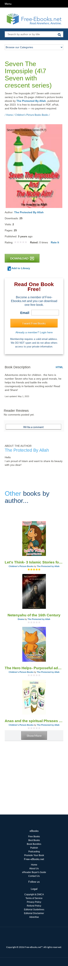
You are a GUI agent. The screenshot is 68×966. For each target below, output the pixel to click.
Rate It (55, 242)
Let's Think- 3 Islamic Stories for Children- (34, 562)
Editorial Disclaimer (34, 913)
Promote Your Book (34, 855)
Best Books (34, 840)
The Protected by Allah (48, 566)
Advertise (34, 917)
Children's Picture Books (21, 566)
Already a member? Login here (34, 332)
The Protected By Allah (31, 100)
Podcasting (34, 851)
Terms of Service (34, 898)
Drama (21, 619)
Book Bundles (34, 844)
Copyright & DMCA (34, 894)
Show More (34, 735)
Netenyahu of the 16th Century (34, 615)
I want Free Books (34, 323)
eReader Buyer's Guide (34, 872)
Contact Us (34, 876)
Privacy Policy (34, 902)
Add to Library (20, 268)
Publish (34, 847)
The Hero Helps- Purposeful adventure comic (34, 668)
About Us (34, 868)
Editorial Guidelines (34, 909)
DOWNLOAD (19, 258)
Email (24, 313)
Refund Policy (34, 905)
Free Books (34, 836)
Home (34, 864)
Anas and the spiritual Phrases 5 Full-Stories (34, 721)
